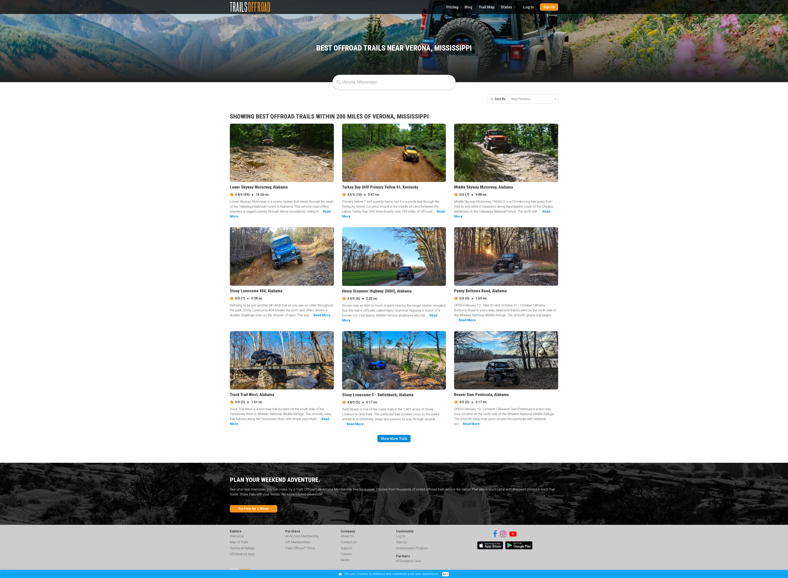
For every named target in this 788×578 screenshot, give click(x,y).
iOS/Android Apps (242, 554)
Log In (528, 7)
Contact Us (349, 542)
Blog (468, 7)
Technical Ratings (242, 548)
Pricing (452, 7)
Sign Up (549, 7)
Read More (321, 315)
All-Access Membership (302, 536)
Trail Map (487, 7)
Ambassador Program (412, 548)
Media (345, 560)
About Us (347, 536)
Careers (346, 554)
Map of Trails (239, 542)
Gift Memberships (297, 542)
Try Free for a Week (253, 509)
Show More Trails (394, 439)
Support (346, 548)
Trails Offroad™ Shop (300, 548)
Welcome (237, 536)
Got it (445, 574)
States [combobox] (506, 7)
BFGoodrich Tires (408, 561)
